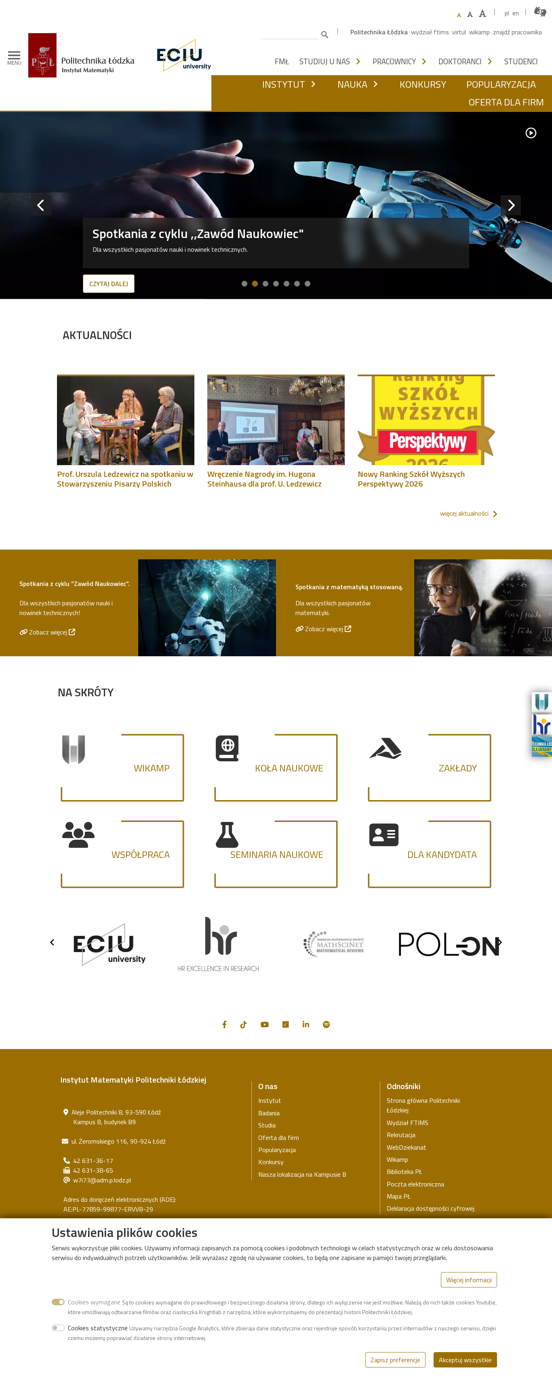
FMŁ (282, 61)
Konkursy (271, 1162)
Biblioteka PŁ (404, 1171)
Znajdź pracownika (517, 32)
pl (507, 13)
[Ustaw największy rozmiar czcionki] (482, 13)
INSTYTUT (283, 84)
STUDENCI (521, 61)
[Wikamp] (542, 701)
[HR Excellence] (542, 724)
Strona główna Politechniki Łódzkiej (423, 1105)
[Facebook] (224, 1024)
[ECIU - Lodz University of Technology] (182, 55)
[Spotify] (326, 1024)
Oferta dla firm (278, 1137)
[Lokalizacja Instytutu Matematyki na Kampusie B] (65, 1112)
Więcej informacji (469, 1280)
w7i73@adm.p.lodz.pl (102, 1180)
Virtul (459, 32)
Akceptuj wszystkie (465, 1360)
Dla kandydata (442, 854)
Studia (267, 1125)
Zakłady (458, 768)
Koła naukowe (289, 768)
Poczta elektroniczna (415, 1184)
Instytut (269, 1100)
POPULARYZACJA (501, 84)
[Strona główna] (87, 45)
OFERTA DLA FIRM (506, 102)
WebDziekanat (406, 1147)
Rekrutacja (401, 1135)
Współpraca (141, 854)
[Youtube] (265, 1024)
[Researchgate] (285, 1024)
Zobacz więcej (49, 632)
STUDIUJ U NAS (324, 61)
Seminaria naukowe (276, 854)
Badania (269, 1113)
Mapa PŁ (399, 1196)
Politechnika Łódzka (379, 32)
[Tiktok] (243, 1024)
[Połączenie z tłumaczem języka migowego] (540, 12)
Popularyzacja (277, 1150)
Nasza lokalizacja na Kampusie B (302, 1174)
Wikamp (479, 32)
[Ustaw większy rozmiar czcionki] (470, 14)
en (515, 13)
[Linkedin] (306, 1024)
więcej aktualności (464, 513)
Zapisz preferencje (395, 1360)
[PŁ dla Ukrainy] (542, 746)
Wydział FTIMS (430, 32)
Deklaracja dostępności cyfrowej (430, 1208)
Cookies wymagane (94, 1302)
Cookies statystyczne (98, 1328)
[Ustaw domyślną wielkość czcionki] (459, 15)
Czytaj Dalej (108, 284)
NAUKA (352, 84)
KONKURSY (423, 84)
